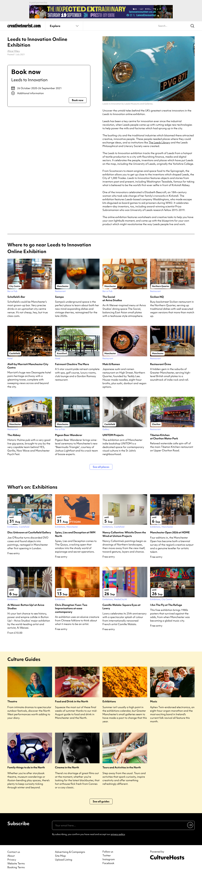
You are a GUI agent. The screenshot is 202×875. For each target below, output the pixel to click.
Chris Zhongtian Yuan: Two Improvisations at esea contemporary (71, 608)
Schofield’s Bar (16, 296)
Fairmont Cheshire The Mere (72, 364)
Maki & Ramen (111, 364)
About (11, 855)
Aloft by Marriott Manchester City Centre (27, 365)
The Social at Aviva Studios (112, 298)
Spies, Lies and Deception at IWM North (75, 534)
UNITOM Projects (113, 435)
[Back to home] (24, 26)
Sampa (59, 296)
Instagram (108, 859)
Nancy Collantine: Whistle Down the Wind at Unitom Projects (124, 534)
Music (153, 701)
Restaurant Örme (160, 364)
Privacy (11, 859)
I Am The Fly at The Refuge (166, 605)
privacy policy (118, 834)
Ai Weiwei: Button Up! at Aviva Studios (25, 606)
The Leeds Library (159, 142)
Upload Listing (63, 859)
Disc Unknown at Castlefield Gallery (29, 532)
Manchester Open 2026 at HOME (170, 532)
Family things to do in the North (26, 767)
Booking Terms (16, 867)
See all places (101, 467)
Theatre (12, 701)
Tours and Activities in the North (121, 767)
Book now (77, 100)
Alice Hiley (13, 51)
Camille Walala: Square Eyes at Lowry (121, 606)
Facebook (108, 863)
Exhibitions (109, 701)
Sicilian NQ (157, 296)
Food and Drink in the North (71, 701)
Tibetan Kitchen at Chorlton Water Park (164, 436)
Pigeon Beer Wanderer (68, 435)
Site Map (60, 855)
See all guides (101, 801)
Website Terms (16, 863)
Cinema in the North (67, 767)
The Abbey (14, 435)
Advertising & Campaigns (70, 851)
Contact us (13, 851)
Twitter (106, 855)
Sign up (190, 825)
